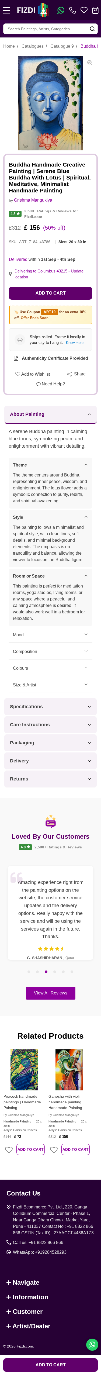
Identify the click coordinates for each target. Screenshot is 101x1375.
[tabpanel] (50, 913)
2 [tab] (37, 972)
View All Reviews (50, 993)
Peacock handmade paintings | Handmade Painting (22, 1102)
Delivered (18, 259)
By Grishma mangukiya (19, 1115)
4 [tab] (55, 972)
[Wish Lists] (84, 10)
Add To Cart (31, 1149)
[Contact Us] (73, 10)
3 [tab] (46, 972)
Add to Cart (51, 293)
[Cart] (95, 10)
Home (9, 46)
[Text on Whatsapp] (61, 10)
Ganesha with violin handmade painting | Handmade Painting (65, 1102)
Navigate (26, 1282)
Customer (28, 1311)
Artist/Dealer (31, 1326)
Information (30, 1297)
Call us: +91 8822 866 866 (38, 1242)
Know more (74, 343)
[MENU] (6, 10)
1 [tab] (29, 972)
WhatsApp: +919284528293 (40, 1252)
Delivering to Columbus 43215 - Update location (49, 274)
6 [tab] (72, 972)
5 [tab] (63, 972)
